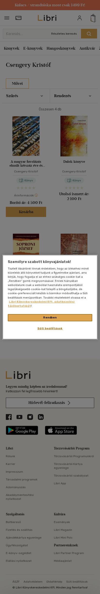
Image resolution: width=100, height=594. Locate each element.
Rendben (50, 317)
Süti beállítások (49, 328)
